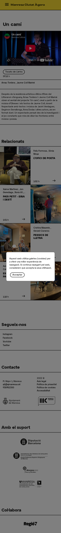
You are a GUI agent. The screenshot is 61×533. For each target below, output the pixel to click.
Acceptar (17, 275)
